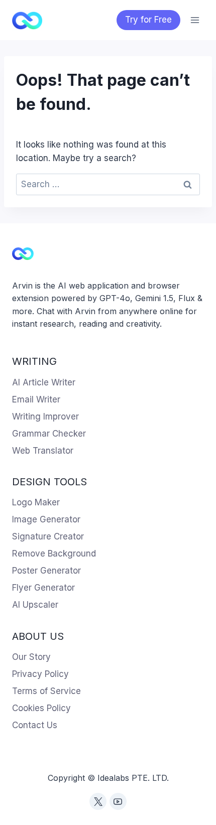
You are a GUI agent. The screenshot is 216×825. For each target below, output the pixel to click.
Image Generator (46, 519)
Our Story (31, 657)
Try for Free (148, 20)
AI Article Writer (43, 382)
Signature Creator (48, 536)
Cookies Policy (41, 708)
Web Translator (42, 451)
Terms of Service (46, 691)
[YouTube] (118, 801)
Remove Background (54, 553)
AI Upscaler (35, 605)
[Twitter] (97, 801)
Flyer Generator (43, 588)
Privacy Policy (40, 674)
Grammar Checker (49, 434)
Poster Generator (46, 571)
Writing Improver (45, 416)
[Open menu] (194, 20)
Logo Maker (36, 502)
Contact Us (34, 725)
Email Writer (36, 399)
